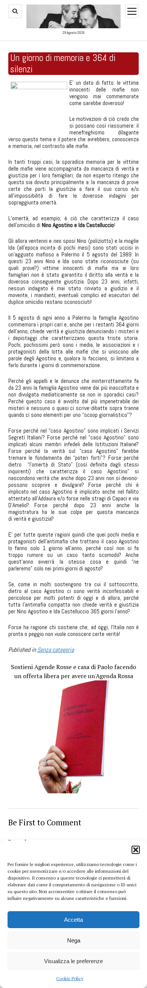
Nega (73, 940)
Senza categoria (55, 650)
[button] (135, 850)
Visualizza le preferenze (73, 961)
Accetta (73, 919)
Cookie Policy (69, 978)
